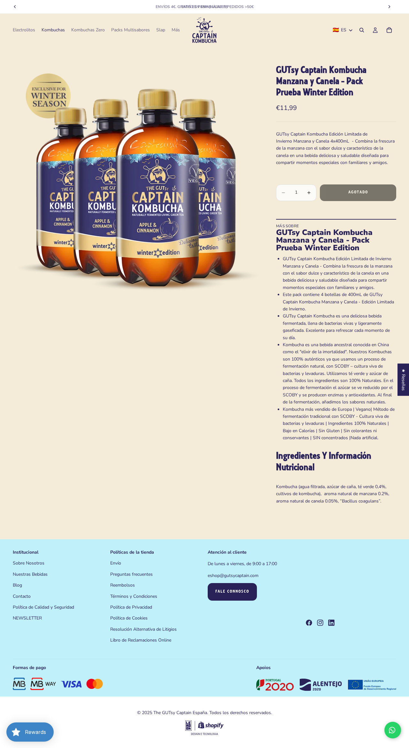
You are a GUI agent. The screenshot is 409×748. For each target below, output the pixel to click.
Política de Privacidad (131, 607)
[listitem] (175, 30)
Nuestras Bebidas (30, 574)
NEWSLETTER (27, 618)
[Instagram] (320, 623)
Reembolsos (122, 585)
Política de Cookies (129, 618)
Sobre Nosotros (28, 563)
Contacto (22, 596)
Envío (115, 563)
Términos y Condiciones (133, 596)
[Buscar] (362, 30)
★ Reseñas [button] (403, 380)
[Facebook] (309, 623)
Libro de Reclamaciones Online (140, 640)
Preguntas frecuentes (131, 574)
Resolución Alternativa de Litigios (143, 629)
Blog (17, 585)
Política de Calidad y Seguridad (43, 607)
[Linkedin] (331, 623)
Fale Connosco (232, 592)
